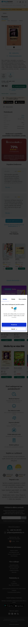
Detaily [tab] (13, 299)
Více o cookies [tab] (22, 299)
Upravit (13, 329)
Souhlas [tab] (5, 299)
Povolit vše (14, 324)
